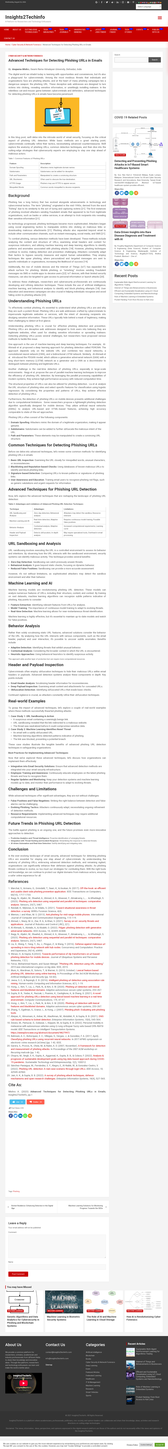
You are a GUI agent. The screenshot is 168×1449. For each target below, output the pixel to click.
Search (117, 55)
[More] (30, 1116)
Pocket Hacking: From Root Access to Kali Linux (134, 300)
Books (88, 1359)
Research (89, 1389)
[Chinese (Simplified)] (141, 2)
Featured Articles (93, 1372)
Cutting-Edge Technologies (31, 31)
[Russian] (159, 2)
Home (6, 30)
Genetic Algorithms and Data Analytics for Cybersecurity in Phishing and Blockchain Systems (23, 1321)
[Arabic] (139, 2)
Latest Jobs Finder (100, 30)
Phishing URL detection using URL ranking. (81, 963)
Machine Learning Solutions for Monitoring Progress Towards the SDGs (86, 1207)
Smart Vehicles (92, 1392)
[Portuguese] (157, 2)
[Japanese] (155, 2)
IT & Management (93, 1382)
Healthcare (120, 155)
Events (141, 29)
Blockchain (90, 1355)
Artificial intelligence (94, 1352)
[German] (149, 2)
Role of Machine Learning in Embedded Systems (134, 297)
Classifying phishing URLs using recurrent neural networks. (41, 1039)
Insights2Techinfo (25, 17)
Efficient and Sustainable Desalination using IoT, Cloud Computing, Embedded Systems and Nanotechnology (149, 1375)
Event (88, 1369)
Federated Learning (93, 1375)
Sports (88, 1395)
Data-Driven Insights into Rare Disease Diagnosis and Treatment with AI (135, 236)
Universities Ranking (81, 30)
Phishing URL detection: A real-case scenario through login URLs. (52, 1068)
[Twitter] (15, 1116)
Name (10, 1262)
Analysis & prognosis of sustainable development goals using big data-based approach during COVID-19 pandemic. (58, 1059)
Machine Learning (15, 1311)
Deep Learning (91, 1365)
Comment (12, 1232)
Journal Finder (115, 30)
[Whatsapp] (25, 1116)
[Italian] (153, 2)
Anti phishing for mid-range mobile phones (68, 914)
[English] (145, 2)
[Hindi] (151, 2)
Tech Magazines (48, 30)
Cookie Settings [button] (146, 1445)
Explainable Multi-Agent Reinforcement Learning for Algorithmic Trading (148, 1351)
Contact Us (9, 38)
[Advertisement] (57, 1136)
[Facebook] (11, 1116)
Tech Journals (63, 30)
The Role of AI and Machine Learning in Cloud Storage (101, 1318)
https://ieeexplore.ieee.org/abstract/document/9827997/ (40, 1032)
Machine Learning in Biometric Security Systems (63, 1318)
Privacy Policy (132, 1445)
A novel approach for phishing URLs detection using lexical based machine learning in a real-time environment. (56, 996)
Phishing (16, 1191)
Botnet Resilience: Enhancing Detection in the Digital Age (32, 1207)
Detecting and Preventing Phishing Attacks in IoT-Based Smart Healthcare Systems (136, 164)
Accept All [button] (159, 1445)
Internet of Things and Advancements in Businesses (136, 288)
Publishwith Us (157, 30)
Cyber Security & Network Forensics (25, 56)
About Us (17, 30)
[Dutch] (143, 2)
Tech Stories (128, 30)
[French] (147, 2)
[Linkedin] (20, 1116)
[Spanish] (160, 2)
